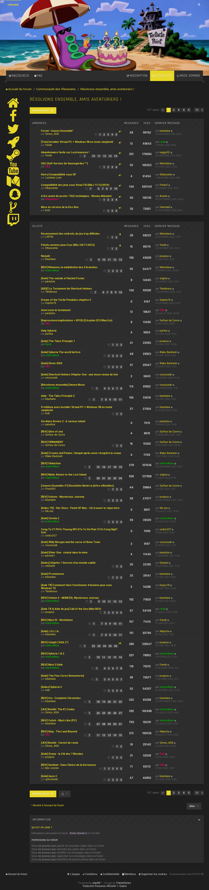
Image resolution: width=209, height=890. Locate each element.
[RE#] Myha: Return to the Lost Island (63, 474)
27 (120, 713)
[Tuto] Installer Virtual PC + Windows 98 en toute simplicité (77, 141)
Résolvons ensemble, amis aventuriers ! (75, 99)
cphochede (51, 779)
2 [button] (173, 109)
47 (98, 724)
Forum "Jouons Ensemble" (57, 130)
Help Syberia (48, 330)
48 (103, 724)
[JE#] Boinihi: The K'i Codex (57, 709)
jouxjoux (164, 256)
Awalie (163, 196)
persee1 (50, 555)
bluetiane (165, 130)
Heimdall (165, 207)
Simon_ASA (52, 133)
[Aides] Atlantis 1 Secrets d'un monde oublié (68, 562)
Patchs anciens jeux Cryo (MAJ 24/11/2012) (68, 244)
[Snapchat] (15, 194)
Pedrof (164, 184)
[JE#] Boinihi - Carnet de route (59, 742)
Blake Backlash (168, 352)
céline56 (50, 565)
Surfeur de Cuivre (169, 320)
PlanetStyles (123, 882)
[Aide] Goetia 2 (50, 518)
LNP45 (49, 236)
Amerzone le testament (56, 310)
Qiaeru (123, 886)
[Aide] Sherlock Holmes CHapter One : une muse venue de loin (79, 374)
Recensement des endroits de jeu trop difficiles (70, 233)
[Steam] (13, 155)
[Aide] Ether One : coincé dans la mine (64, 552)
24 (104, 646)
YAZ (47, 166)
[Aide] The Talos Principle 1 (58, 341)
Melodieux (166, 163)
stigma (164, 278)
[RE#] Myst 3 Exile (52, 664)
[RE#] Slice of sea (52, 431)
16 (103, 467)
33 (114, 478)
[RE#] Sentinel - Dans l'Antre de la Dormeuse (68, 764)
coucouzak (51, 377)
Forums (13, 5)
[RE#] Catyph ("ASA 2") (54, 642)
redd (162, 141)
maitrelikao (52, 270)
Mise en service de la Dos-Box (60, 207)
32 (109, 478)
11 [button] (196, 109)
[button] (163, 110)
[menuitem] (38, 76)
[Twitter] (13, 128)
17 (109, 467)
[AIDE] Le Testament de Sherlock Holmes (66, 288)
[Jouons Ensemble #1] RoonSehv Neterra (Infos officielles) (77, 485)
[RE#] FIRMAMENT (52, 442)
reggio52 (165, 152)
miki (47, 690)
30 (98, 478)
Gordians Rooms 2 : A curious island (63, 421)
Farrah (163, 620)
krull (47, 210)
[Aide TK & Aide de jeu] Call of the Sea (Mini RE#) (71, 608)
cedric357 (51, 535)
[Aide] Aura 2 (49, 776)
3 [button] (178, 109)
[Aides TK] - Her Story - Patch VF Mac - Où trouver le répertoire (80, 508)
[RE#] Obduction (51, 463)
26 (115, 646)
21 (114, 701)
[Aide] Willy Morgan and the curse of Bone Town (70, 542)
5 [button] (189, 109)
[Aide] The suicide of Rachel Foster (63, 278)
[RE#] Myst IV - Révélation (57, 620)
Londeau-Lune (53, 177)
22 (93, 646)
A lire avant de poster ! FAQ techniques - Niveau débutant (76, 196)
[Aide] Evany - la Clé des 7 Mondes (62, 753)
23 (98, 646)
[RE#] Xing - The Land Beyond (59, 731)
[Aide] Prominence (52, 573)
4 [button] (184, 109)
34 (120, 478)
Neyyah (45, 256)
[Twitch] (13, 220)
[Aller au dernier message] (172, 130)
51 (120, 724)
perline (49, 333)
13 (110, 156)
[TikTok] (13, 207)
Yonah (48, 145)
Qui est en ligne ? (42, 827)
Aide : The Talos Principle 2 (58, 395)
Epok (48, 344)
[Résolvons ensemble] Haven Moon (63, 384)
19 (120, 467)
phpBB (96, 882)
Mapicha (164, 631)
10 (93, 156)
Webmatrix (51, 199)
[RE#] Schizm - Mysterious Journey (62, 496)
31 (103, 478)
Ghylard (164, 562)
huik (47, 413)
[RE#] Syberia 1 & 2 (52, 653)
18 (114, 467)
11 (98, 156)
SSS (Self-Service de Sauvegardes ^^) (64, 163)
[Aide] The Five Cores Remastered (62, 675)
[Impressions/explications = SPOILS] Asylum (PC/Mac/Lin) (76, 320)
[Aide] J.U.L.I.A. (50, 631)
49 (109, 724)
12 (104, 156)
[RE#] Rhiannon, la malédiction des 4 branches (69, 267)
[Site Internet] (13, 102)
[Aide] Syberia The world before (60, 352)
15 (98, 467)
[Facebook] (13, 115)
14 (115, 156)
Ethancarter (166, 174)
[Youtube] (13, 168)
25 (110, 646)
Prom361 (50, 488)
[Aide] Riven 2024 (51, 363)
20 (109, 701)
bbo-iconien (52, 768)
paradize (50, 281)
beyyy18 (164, 585)
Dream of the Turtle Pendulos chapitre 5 (66, 299)
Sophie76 (50, 302)
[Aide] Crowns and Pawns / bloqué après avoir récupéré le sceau (81, 453)
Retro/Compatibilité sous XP (58, 174)
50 (114, 724)
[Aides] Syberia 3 (51, 687)
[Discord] (13, 141)
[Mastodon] (13, 181)
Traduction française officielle (99, 886)
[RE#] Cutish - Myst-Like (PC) (59, 720)
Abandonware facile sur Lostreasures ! (65, 152)
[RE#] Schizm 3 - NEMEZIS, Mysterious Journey (70, 597)
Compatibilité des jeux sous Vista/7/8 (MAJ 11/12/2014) (75, 184)
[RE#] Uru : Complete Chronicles (61, 698)
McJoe (49, 511)
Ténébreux (51, 291)
